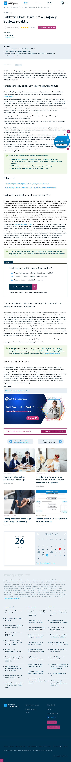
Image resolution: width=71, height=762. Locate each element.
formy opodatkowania (24, 582)
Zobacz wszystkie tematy (11, 599)
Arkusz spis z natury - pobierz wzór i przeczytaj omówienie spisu (14, 685)
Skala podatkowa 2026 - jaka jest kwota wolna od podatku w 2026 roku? (37, 613)
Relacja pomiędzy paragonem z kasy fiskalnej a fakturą (20, 49)
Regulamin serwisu (20, 746)
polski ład (37, 596)
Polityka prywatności (9, 746)
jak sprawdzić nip (9, 580)
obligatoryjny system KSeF (23, 224)
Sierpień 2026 (51, 534)
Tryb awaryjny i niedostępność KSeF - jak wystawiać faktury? (27, 184)
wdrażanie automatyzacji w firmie (47, 588)
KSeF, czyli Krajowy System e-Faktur (17, 391)
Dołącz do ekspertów (52, 713)
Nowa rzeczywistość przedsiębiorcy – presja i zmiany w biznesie (37, 681)
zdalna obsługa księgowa (21, 594)
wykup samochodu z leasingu (34, 580)
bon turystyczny (58, 596)
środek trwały (11, 582)
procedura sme (18, 592)
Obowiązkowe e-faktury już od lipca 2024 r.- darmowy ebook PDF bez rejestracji (59, 666)
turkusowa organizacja (24, 586)
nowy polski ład (47, 596)
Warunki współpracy (32, 746)
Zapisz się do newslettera (47, 27)
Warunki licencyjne (57, 746)
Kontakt (49, 709)
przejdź (61, 144)
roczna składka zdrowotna (53, 580)
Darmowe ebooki (50, 3)
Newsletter (52, 722)
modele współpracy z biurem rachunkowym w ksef (38, 590)
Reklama (38, 3)
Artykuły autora (9, 37)
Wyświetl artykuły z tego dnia (45, 563)
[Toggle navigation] (66, 3)
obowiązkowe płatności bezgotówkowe (45, 582)
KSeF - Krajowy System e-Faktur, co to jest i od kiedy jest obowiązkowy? (13, 642)
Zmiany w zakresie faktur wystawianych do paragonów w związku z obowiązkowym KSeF (30, 53)
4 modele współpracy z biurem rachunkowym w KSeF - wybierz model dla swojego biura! (50, 480)
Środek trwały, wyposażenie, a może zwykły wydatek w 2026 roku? (14, 659)
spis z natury (16, 584)
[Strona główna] (4, 7)
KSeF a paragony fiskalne (12, 56)
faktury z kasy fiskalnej (12, 27)
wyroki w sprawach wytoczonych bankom (20, 596)
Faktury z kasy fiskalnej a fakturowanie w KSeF (18, 51)
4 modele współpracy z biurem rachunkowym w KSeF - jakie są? (59, 613)
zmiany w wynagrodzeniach (33, 592)
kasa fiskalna (19, 580)
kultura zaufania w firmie (27, 588)
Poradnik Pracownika (30, 709)
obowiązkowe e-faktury (54, 594)
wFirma (27, 712)
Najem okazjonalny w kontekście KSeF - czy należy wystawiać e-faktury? (30, 188)
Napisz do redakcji (54, 727)
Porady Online (26, 3)
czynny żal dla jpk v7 (28, 584)
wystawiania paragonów (52, 354)
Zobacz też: (9, 178)
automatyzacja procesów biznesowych (45, 586)
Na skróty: (7, 47)
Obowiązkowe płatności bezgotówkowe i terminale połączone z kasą (13, 668)
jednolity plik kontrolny (38, 594)
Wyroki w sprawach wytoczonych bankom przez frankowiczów (58, 683)
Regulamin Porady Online (45, 746)
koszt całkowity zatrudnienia (45, 584)
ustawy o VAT (8, 96)
